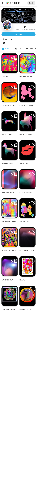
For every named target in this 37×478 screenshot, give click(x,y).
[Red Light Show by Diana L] (27, 179)
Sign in (31, 3)
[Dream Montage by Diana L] (27, 63)
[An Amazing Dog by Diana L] (9, 150)
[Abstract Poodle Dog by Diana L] (27, 208)
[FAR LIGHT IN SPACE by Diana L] (27, 237)
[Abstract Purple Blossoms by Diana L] (9, 237)
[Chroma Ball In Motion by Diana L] (9, 92)
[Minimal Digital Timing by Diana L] (27, 296)
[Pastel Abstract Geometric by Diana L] (9, 208)
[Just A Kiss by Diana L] (27, 150)
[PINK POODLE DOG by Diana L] (27, 92)
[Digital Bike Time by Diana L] (9, 296)
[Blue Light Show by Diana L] (9, 179)
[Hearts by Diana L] (27, 266)
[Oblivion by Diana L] (9, 63)
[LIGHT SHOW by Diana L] (9, 266)
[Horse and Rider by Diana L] (27, 121)
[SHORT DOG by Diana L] (9, 121)
